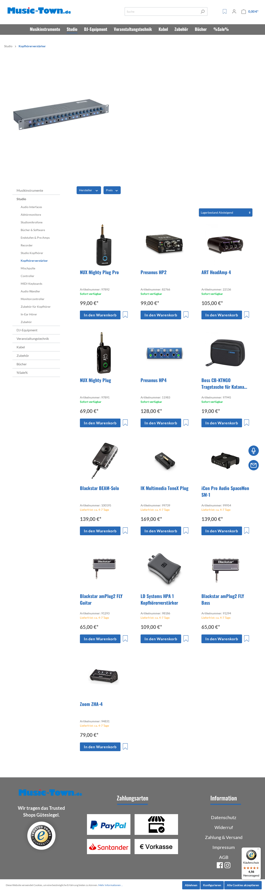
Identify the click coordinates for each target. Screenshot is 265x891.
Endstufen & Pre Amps (35, 237)
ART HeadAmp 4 (216, 272)
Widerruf (223, 827)
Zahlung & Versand (223, 837)
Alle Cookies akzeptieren (243, 885)
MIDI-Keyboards (31, 283)
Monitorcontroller (33, 299)
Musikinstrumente (30, 190)
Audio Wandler (30, 291)
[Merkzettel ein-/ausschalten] (125, 314)
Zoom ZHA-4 (91, 704)
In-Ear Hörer (29, 314)
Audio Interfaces (31, 207)
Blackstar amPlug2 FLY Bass (222, 599)
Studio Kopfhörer (32, 253)
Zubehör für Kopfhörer (36, 306)
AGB (223, 857)
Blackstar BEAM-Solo (99, 488)
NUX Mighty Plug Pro (99, 272)
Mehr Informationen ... (110, 885)
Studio (21, 199)
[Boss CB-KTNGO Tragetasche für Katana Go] (225, 353)
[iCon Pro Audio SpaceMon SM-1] (225, 461)
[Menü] (258, 849)
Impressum (223, 847)
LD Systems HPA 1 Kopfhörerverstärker (159, 599)
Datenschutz (223, 817)
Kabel (21, 347)
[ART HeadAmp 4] (225, 245)
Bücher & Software (33, 230)
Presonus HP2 (153, 272)
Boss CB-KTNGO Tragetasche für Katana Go (222, 383)
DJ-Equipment (27, 330)
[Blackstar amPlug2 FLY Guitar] (104, 569)
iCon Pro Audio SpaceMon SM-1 (225, 491)
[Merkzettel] (224, 11)
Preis (109, 190)
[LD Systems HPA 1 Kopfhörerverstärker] (164, 569)
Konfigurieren (212, 885)
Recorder (27, 245)
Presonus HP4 (154, 380)
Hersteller (86, 190)
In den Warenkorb (100, 315)
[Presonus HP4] (164, 353)
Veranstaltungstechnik (33, 338)
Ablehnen (191, 885)
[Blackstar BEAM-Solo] (104, 461)
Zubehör (26, 322)
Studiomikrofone (31, 222)
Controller (27, 276)
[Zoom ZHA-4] (104, 676)
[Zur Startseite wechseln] (40, 10)
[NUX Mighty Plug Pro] (104, 245)
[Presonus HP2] (164, 245)
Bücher (22, 364)
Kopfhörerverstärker (34, 260)
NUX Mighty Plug (95, 380)
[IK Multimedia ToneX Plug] (164, 461)
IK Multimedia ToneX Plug (164, 488)
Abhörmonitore (31, 214)
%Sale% (22, 372)
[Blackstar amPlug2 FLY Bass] (225, 569)
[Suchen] (202, 11)
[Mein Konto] (234, 11)
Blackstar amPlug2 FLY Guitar (101, 599)
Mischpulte (28, 268)
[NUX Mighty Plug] (104, 353)
